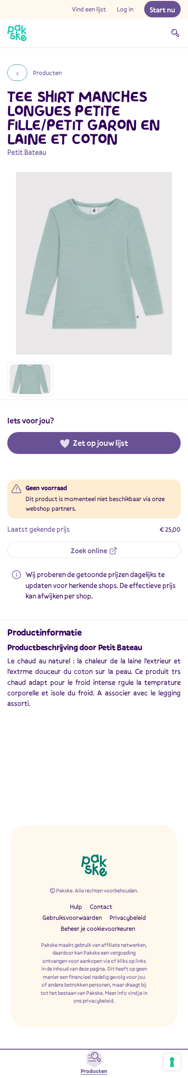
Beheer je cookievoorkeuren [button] (98, 928)
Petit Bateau (26, 151)
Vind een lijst (89, 9)
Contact (101, 906)
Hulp (76, 906)
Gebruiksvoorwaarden (72, 917)
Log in (125, 9)
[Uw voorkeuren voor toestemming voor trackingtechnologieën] (172, 1062)
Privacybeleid (128, 917)
